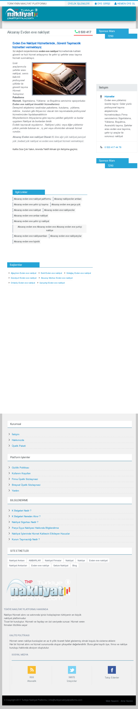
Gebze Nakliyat (60, 565)
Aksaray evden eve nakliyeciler (59, 210)
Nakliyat (69, 560)
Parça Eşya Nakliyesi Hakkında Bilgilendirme (35, 527)
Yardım (15, 490)
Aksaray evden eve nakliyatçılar (66, 236)
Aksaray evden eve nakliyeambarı (30, 236)
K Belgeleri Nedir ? (21, 510)
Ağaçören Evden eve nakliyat (23, 272)
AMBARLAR (35, 560)
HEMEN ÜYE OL (126, 3)
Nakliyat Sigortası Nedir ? (25, 522)
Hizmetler (109, 96)
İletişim (15, 434)
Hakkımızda (18, 440)
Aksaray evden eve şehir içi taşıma (31, 204)
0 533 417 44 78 (113, 147)
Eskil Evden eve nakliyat (51, 272)
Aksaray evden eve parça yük (65, 204)
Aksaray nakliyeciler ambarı (67, 199)
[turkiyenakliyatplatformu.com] (21, 13)
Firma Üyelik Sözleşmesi (25, 479)
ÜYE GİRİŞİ (103, 3)
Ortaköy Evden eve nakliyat (23, 282)
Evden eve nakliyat (98, 560)
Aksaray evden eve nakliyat (27, 210)
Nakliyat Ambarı (17, 560)
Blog (74, 565)
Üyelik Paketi (19, 445)
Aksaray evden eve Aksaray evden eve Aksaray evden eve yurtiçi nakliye (50, 229)
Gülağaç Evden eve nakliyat (78, 272)
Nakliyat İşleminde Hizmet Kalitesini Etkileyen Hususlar (41, 533)
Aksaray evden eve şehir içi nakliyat (31, 221)
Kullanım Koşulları (21, 473)
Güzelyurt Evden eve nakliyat (23, 277)
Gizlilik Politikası (20, 467)
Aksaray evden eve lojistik (27, 241)
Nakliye (81, 560)
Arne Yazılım (127, 700)
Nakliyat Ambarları (18, 565)
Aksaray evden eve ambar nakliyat (31, 215)
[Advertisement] (116, 57)
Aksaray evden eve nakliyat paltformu (32, 199)
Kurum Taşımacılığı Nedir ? (26, 539)
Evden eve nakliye (40, 565)
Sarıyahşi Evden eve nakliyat (52, 282)
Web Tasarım (112, 700)
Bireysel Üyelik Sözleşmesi (26, 484)
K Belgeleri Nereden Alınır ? (26, 516)
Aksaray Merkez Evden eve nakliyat (57, 277)
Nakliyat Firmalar (53, 560)
